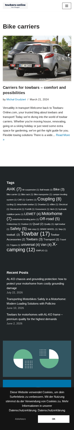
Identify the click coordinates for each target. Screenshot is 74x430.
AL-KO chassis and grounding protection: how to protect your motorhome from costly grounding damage (36, 283)
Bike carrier (13, 194)
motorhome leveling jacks (25, 219)
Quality (49, 224)
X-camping (32, 246)
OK (53, 419)
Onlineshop (13, 224)
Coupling (49, 198)
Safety (18, 229)
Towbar (35, 233)
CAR (21, 200)
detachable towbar (27, 204)
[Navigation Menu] (66, 6)
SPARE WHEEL (49, 229)
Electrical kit (17, 209)
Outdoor (26, 224)
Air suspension (30, 190)
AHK (14, 189)
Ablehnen (20, 419)
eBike (54, 204)
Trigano (15, 245)
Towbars (34, 239)
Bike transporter (43, 194)
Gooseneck (42, 209)
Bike (59, 189)
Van (46, 245)
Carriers (31, 200)
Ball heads (46, 190)
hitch (54, 209)
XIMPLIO (41, 250)
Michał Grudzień (16, 99)
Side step (33, 229)
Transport (51, 239)
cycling (11, 204)
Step (62, 229)
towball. (13, 234)
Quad (38, 223)
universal (30, 245)
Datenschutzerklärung (51, 410)
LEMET (32, 214)
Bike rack (27, 194)
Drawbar (43, 204)
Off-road (50, 219)
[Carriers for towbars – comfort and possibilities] (37, 58)
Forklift (30, 209)
